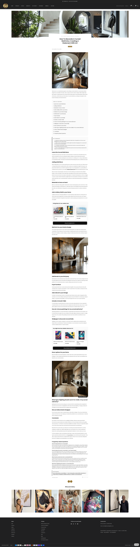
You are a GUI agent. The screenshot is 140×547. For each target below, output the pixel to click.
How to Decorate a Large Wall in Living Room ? (76, 473)
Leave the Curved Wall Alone (60, 103)
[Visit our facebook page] (71, 524)
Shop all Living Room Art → (70, 223)
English (11, 545)
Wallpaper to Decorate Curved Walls (61, 123)
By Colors (34, 5)
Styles (22, 5)
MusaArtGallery (70, 435)
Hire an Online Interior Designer (61, 129)
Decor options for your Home (60, 125)
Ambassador (43, 538)
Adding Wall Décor (58, 105)
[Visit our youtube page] (78, 524)
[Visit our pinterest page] (75, 524)
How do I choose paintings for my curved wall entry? (65, 121)
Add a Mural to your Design (59, 117)
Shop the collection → (83, 88)
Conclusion (56, 131)
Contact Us (43, 532)
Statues (52, 5)
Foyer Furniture (57, 115)
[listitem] (70, 1)
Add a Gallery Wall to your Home (60, 109)
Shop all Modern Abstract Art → (70, 348)
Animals (46, 5)
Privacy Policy (43, 527)
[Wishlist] (130, 5)
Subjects (28, 5)
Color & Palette (63, 36)
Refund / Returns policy (45, 523)
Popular (17, 5)
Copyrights (43, 529)
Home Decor (77, 36)
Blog (42, 536)
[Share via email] (87, 477)
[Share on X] (84, 477)
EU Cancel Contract (44, 539)
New (12, 5)
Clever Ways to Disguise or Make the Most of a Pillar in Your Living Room (67, 474)
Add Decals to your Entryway (60, 113)
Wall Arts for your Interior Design (60, 111)
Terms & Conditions (44, 525)
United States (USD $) (5, 545)
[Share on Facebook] (82, 477)
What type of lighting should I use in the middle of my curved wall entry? (69, 127)
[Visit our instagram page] (73, 524)
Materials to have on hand (59, 107)
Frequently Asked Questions (60, 133)
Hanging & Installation (70, 36)
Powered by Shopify (128, 545)
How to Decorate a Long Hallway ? (60, 473)
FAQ (42, 534)
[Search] (133, 5)
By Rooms (41, 5)
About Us (42, 530)
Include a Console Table (59, 119)
